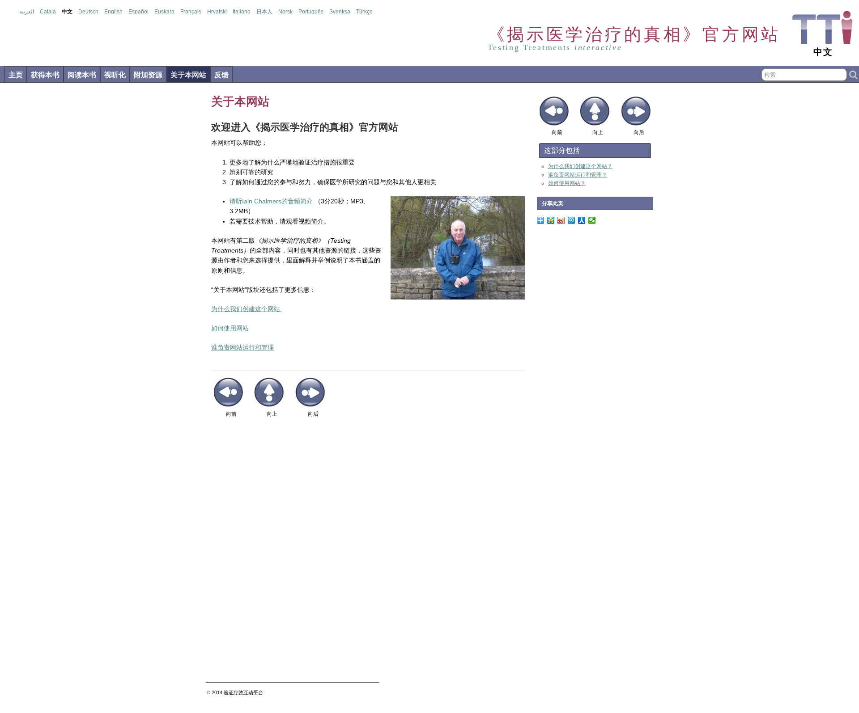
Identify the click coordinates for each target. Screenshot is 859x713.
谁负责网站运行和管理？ (577, 175)
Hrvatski (217, 11)
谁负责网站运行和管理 (242, 347)
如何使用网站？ (567, 183)
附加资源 (148, 75)
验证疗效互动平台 (243, 692)
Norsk (285, 11)
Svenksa (339, 11)
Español (138, 11)
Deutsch (88, 11)
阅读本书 (82, 75)
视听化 (115, 75)
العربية (26, 11)
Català (48, 11)
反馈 (221, 75)
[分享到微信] (592, 220)
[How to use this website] (281, 308)
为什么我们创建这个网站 (245, 308)
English (113, 11)
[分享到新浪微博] (561, 220)
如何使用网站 (230, 328)
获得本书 (45, 75)
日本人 (264, 11)
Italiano (242, 11)
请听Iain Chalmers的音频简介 (271, 201)
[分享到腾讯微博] (571, 220)
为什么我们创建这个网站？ (580, 166)
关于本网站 (188, 75)
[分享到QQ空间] (551, 220)
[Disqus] (368, 553)
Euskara (164, 11)
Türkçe (364, 11)
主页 (16, 75)
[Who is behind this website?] (250, 328)
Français (190, 11)
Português (310, 11)
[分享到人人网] (582, 220)
